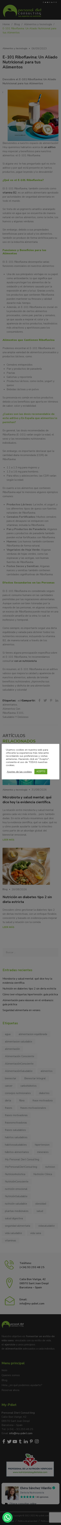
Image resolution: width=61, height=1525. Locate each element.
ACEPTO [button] (40, 771)
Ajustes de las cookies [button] (19, 771)
